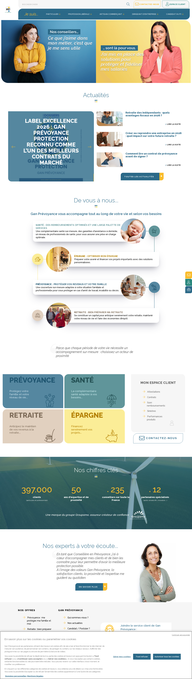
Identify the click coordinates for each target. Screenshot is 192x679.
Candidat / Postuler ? (78, 628)
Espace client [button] (177, 4)
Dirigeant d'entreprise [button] (144, 14)
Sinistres (151, 411)
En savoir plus (91, 586)
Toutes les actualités (142, 176)
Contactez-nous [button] (149, 4)
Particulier (52, 14)
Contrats (151, 397)
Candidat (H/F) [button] (173, 14)
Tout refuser (142, 657)
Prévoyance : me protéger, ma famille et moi (39, 620)
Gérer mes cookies (122, 657)
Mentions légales (35, 676)
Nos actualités (75, 623)
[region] (96, 655)
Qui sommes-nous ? (77, 617)
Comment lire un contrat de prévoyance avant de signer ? (151, 155)
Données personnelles (15, 676)
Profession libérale (79, 14)
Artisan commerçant (111, 14)
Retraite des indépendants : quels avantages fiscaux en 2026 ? (148, 114)
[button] (128, 4)
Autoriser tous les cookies (167, 657)
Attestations (153, 391)
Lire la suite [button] (174, 124)
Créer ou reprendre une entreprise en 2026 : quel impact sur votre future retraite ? (154, 134)
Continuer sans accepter (181, 635)
